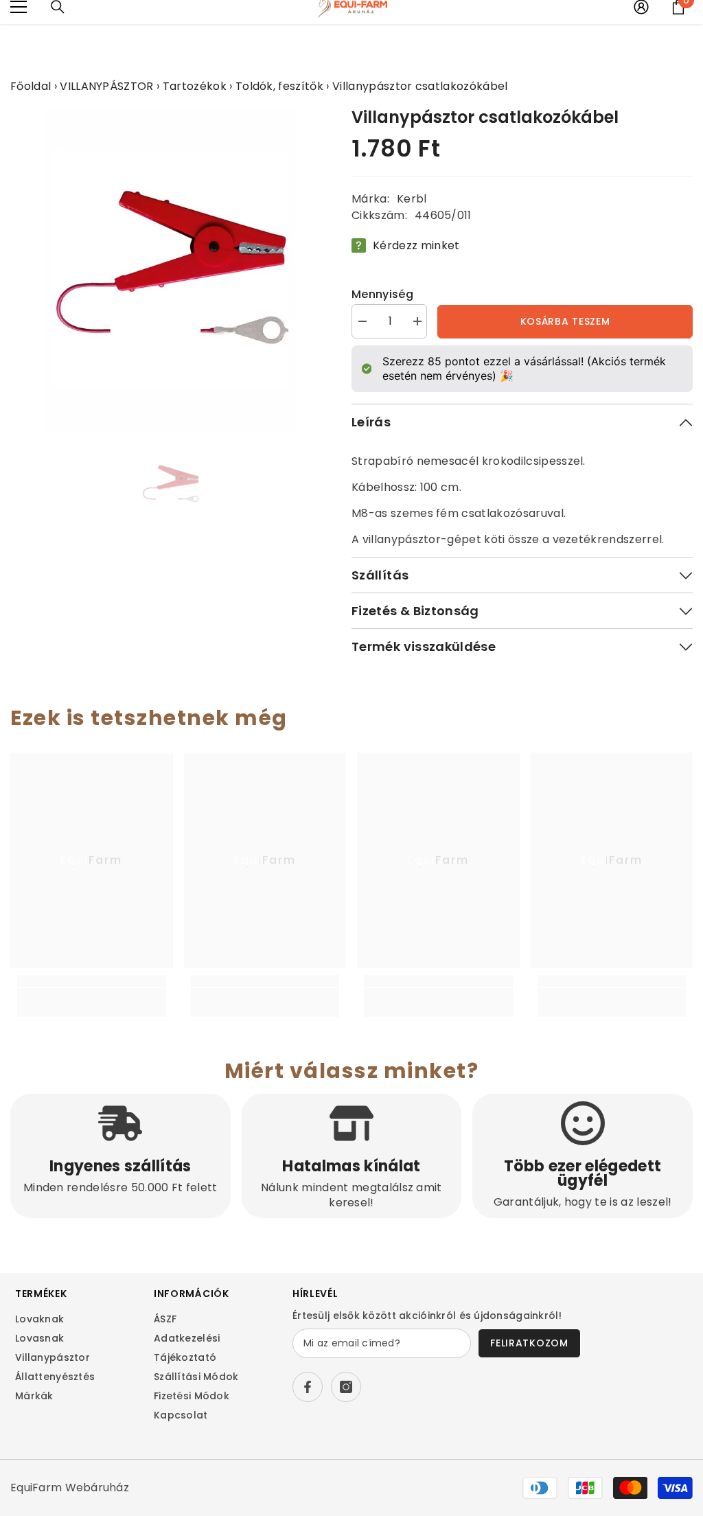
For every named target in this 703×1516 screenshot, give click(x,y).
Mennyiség (382, 294)
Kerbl (412, 199)
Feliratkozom (529, 1343)
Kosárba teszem (565, 321)
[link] (91, 995)
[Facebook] (307, 1387)
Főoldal (30, 86)
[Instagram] (346, 1387)
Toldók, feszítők (279, 86)
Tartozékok (195, 86)
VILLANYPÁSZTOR (106, 86)
